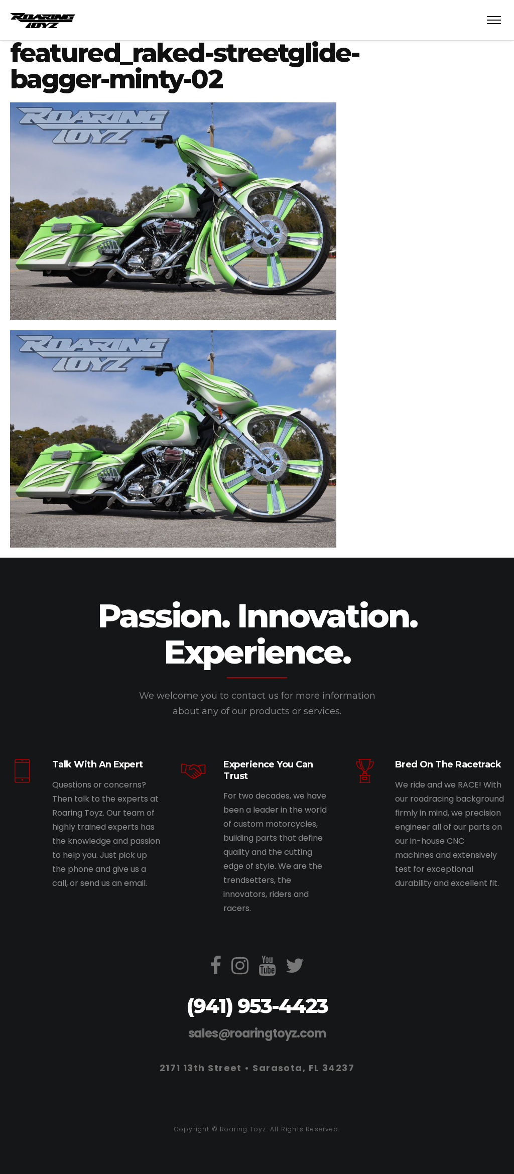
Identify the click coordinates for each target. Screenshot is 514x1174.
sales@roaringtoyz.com (257, 1033)
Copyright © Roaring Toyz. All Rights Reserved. (257, 1129)
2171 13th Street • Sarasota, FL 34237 (257, 1068)
